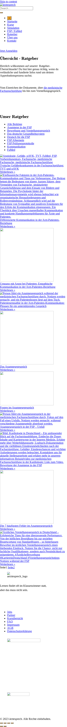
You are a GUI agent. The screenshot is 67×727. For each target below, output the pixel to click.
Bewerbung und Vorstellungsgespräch (28, 130)
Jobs (9, 611)
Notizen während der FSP (14, 561)
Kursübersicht (15, 618)
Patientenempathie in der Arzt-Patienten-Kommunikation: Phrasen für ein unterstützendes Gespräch (32, 304)
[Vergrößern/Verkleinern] (1, 723)
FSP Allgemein (15, 140)
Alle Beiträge (14, 124)
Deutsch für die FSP (18, 136)
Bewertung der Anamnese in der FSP (21, 465)
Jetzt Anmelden (8, 50)
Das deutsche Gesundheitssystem (25, 133)
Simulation (13, 27)
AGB (10, 627)
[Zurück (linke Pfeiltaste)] (1, 726)
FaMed (11, 149)
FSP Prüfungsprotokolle (20, 143)
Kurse (10, 24)
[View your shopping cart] (2, 47)
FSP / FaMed (14, 31)
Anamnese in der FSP (19, 127)
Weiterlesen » (7, 171)
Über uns (12, 37)
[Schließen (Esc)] (12, 723)
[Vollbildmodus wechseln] (5, 723)
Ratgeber (12, 34)
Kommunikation (16, 146)
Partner (11, 615)
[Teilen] (8, 723)
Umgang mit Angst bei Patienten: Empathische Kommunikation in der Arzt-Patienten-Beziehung (27, 285)
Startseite (12, 21)
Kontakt (11, 40)
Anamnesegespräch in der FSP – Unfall (22, 426)
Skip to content (8, 1)
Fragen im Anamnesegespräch (17, 407)
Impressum (13, 624)
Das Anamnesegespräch (13, 366)
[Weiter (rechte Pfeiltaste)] (5, 726)
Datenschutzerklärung (19, 631)
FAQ (10, 621)
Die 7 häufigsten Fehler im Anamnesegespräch (26, 525)
